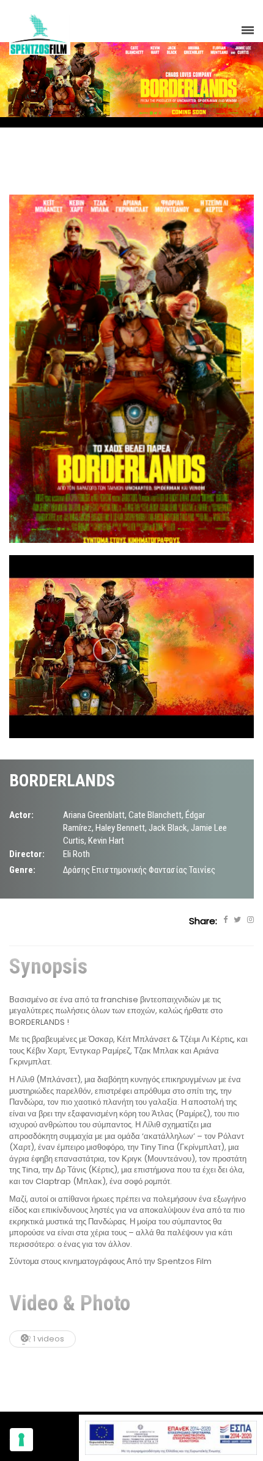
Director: (27, 854)
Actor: (21, 814)
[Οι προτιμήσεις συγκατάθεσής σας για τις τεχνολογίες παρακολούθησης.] (21, 1439)
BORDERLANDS (62, 780)
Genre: (22, 869)
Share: (203, 920)
